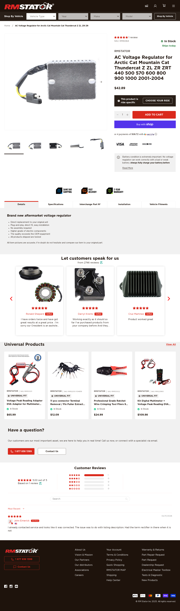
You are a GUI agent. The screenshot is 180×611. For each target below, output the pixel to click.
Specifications (55, 204)
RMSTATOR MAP (116, 570)
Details (21, 204)
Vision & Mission (84, 555)
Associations (82, 570)
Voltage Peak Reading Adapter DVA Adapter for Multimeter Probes (24, 404)
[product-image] (24, 370)
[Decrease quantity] (117, 114)
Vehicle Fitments (159, 204)
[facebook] (5, 587)
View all (171, 344)
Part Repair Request (153, 555)
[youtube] (16, 587)
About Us (80, 550)
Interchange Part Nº (90, 204)
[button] (121, 37)
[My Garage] (146, 6)
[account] (155, 5)
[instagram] (11, 587)
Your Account (114, 550)
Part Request (149, 560)
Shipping (111, 575)
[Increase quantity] (127, 114)
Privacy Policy (114, 560)
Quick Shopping (115, 565)
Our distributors (84, 565)
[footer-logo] (21, 550)
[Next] (101, 82)
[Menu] (173, 6)
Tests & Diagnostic (152, 575)
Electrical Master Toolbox (156, 570)
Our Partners (82, 560)
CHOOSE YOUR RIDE (158, 101)
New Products (150, 580)
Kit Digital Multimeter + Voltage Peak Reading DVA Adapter (153, 404)
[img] (14, 516)
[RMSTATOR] (29, 5)
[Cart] (164, 6)
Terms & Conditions (117, 555)
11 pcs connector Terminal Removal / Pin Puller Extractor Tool (68, 404)
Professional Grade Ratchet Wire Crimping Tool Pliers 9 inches (110, 404)
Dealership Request (153, 565)
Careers (79, 575)
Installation (124, 204)
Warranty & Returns (153, 550)
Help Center (113, 580)
